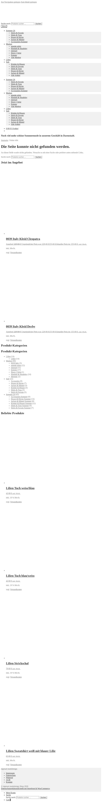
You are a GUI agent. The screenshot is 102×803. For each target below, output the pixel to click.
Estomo (14, 55)
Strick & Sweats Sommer (21, 408)
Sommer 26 (10, 31)
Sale (7, 62)
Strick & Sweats (17, 33)
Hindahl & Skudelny (19, 48)
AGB (8, 780)
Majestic (14, 377)
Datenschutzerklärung (9, 788)
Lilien (8, 60)
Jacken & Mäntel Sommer (21, 401)
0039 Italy (15, 363)
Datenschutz (11, 775)
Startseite (4, 140)
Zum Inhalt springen (29, 2)
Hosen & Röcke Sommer (21, 399)
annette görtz (16, 46)
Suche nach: (6, 23)
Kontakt (9, 782)
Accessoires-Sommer (19, 42)
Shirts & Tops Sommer (20, 406)
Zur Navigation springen (10, 2)
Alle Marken (16, 57)
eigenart (14, 51)
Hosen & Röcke (17, 37)
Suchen (38, 24)
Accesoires (15, 381)
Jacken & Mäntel (17, 40)
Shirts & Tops (16, 35)
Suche (8, 795)
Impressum (10, 773)
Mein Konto (11, 793)
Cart (8, 800)
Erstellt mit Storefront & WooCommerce (34, 788)
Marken (9, 44)
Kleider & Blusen (18, 64)
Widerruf (9, 778)
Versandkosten (16, 253)
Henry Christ (16, 53)
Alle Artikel (15, 75)
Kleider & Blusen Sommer (21, 403)
